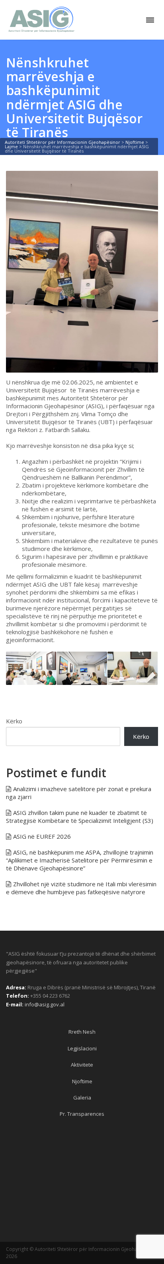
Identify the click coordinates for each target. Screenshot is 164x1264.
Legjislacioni (82, 1048)
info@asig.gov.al (44, 1004)
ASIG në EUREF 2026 (42, 836)
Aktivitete (82, 1064)
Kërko (14, 721)
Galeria (82, 1097)
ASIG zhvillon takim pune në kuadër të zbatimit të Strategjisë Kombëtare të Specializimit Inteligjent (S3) (79, 816)
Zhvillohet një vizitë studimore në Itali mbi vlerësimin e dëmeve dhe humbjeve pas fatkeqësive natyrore (81, 888)
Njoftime (82, 1081)
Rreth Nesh (82, 1031)
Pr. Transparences (82, 1113)
